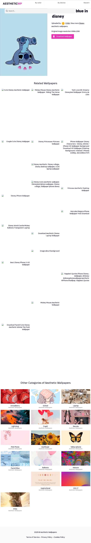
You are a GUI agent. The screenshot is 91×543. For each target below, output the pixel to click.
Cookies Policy (59, 537)
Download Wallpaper (64, 36)
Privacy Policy (46, 537)
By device (61, 3)
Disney (81, 23)
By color (38, 3)
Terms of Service (33, 537)
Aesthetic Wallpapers (15, 406)
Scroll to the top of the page (84, 538)
